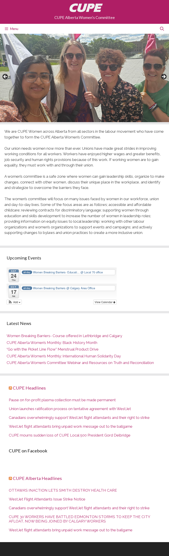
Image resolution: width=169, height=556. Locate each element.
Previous (5, 77)
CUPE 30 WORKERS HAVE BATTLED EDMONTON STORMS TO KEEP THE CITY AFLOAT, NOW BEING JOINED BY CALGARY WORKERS (79, 519)
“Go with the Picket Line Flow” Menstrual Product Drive (53, 349)
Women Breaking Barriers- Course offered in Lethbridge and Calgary (64, 336)
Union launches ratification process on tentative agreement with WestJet (70, 409)
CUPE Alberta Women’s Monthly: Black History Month (52, 342)
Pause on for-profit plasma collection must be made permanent (62, 400)
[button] (14, 302)
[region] (84, 78)
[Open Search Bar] (162, 29)
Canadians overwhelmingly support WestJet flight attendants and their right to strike (79, 417)
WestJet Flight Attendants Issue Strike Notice (47, 499)
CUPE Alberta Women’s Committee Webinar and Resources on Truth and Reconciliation (80, 362)
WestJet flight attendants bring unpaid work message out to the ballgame (70, 426)
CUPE (84, 8)
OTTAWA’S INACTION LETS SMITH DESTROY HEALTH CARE (63, 490)
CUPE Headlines (29, 387)
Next (163, 77)
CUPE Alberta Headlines (37, 478)
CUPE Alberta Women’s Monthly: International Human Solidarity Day (64, 356)
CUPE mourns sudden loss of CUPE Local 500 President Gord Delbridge (69, 435)
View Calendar (104, 302)
